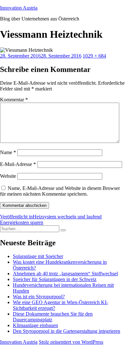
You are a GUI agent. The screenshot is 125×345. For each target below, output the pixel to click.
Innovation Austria (19, 8)
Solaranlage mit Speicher (38, 256)
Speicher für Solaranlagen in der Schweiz (54, 279)
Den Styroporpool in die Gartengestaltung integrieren (66, 331)
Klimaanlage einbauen (35, 325)
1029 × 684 (94, 56)
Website (8, 176)
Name (8, 152)
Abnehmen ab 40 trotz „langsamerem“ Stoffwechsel (65, 273)
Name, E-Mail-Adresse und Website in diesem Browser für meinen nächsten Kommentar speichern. (60, 191)
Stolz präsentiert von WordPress (71, 342)
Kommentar (14, 99)
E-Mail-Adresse (18, 164)
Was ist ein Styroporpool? (39, 296)
